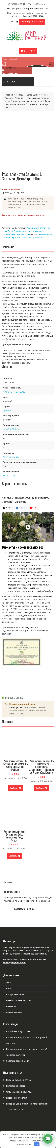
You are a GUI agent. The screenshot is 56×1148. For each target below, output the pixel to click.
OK (36, 1144)
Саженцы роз (33, 94)
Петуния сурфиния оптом (18, 1080)
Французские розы (36, 237)
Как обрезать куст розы (18, 1031)
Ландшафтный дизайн (32, 21)
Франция (7, 410)
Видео (9, 988)
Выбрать (14, 788)
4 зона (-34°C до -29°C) (14, 391)
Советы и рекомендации (18, 1060)
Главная (9, 94)
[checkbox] (16, 71)
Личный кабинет (14, 1012)
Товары (20, 94)
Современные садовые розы (16, 234)
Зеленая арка (9, 475)
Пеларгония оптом (15, 1085)
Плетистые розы (11, 457)
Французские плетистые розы (27, 101)
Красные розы (19, 237)
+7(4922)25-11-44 (17, 4)
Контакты (11, 1006)
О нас (9, 982)
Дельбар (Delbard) (12, 429)
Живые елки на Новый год (18, 1091)
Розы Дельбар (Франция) (20, 231)
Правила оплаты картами (18, 1000)
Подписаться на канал (23, 908)
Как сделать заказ (15, 994)
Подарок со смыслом (16, 1097)
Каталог (11, 81)
